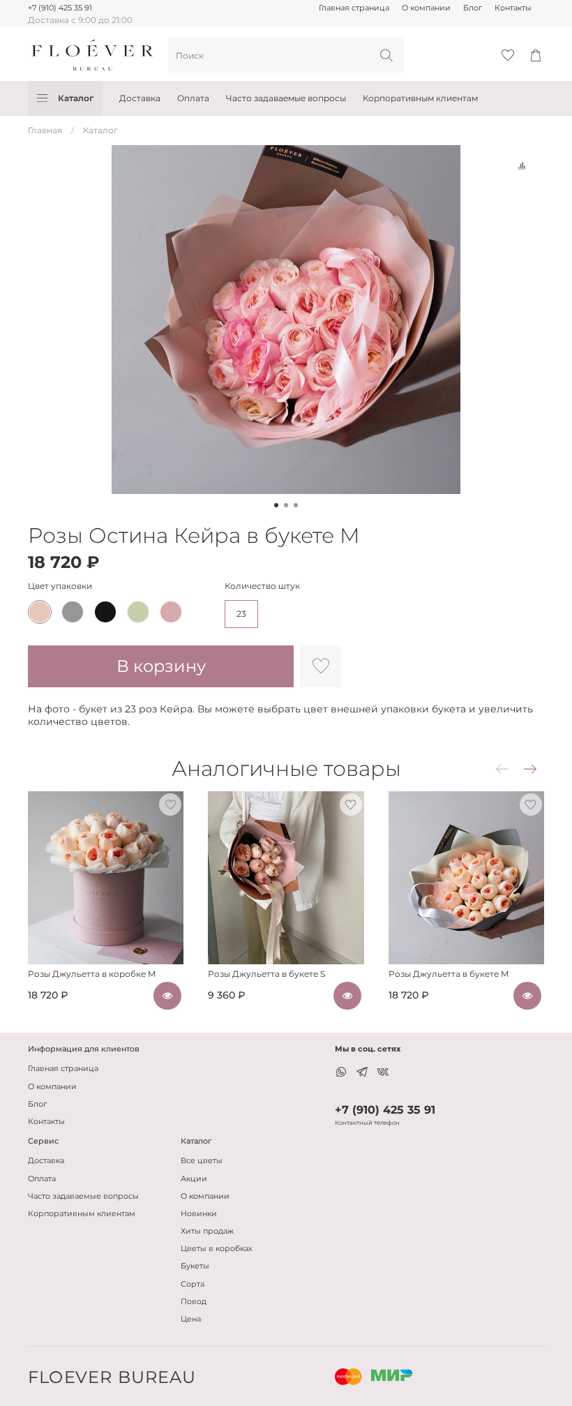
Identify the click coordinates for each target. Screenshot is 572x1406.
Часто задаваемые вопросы (286, 98)
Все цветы (202, 1160)
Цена (191, 1319)
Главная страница (354, 8)
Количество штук (262, 586)
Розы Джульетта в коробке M (92, 974)
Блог (472, 8)
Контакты (513, 8)
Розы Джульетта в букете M (449, 974)
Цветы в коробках (217, 1248)
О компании (426, 8)
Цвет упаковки (60, 586)
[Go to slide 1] (276, 505)
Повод (193, 1301)
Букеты (195, 1266)
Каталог (75, 98)
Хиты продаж (207, 1231)
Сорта (192, 1284)
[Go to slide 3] (296, 505)
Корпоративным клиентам (420, 98)
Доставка (139, 98)
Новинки (199, 1213)
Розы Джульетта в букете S (266, 974)
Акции (194, 1178)
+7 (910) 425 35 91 (60, 8)
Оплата (193, 98)
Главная (45, 130)
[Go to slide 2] (286, 505)
